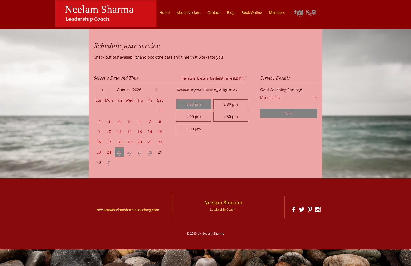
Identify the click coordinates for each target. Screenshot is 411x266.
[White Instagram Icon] (318, 209)
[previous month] (102, 90)
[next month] (156, 90)
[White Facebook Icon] (293, 209)
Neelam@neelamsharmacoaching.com (127, 209)
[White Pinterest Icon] (309, 209)
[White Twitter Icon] (301, 209)
